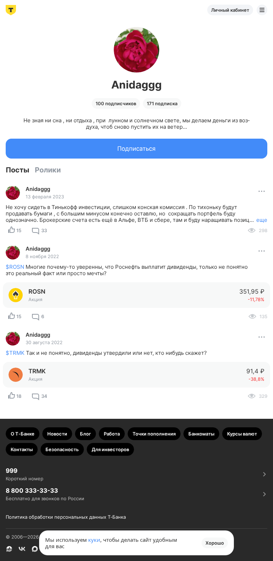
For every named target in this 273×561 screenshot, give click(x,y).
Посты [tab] (17, 170)
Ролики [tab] (48, 170)
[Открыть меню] (262, 10)
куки (94, 539)
